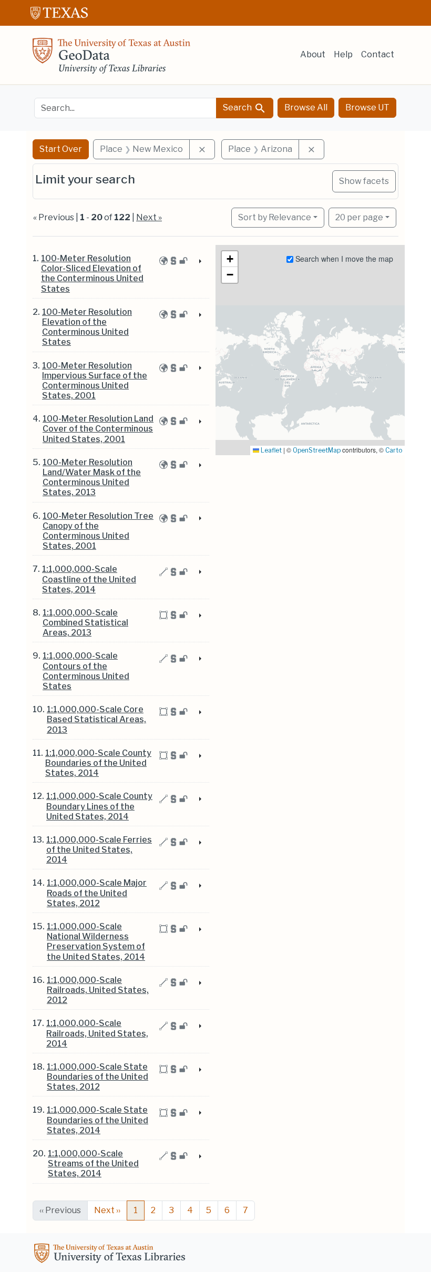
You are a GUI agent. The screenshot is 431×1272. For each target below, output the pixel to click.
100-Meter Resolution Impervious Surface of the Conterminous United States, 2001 (94, 381)
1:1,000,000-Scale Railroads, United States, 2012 (98, 990)
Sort (274, 217)
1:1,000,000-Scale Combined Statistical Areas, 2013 (85, 623)
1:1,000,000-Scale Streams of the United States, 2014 (93, 1163)
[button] (230, 259)
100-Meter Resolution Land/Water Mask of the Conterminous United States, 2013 (92, 477)
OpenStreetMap (317, 450)
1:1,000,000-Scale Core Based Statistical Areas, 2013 (96, 719)
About (312, 54)
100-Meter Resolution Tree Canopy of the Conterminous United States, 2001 (98, 531)
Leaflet (270, 450)
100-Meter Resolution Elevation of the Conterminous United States (87, 327)
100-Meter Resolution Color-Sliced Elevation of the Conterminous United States (92, 273)
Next (107, 1210)
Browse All (305, 107)
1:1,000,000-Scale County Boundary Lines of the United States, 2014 (99, 806)
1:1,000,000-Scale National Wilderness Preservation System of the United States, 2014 (96, 941)
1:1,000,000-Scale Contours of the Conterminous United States (86, 671)
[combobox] (125, 108)
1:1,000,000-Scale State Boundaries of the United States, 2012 (97, 1077)
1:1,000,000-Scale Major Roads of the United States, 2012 (97, 893)
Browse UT (367, 107)
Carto (393, 450)
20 (359, 217)
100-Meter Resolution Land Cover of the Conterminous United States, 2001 (98, 429)
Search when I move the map (343, 258)
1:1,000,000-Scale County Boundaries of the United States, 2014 (98, 763)
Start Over (60, 149)
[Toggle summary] (199, 262)
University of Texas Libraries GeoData (111, 59)
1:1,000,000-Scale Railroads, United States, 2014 (97, 1033)
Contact (377, 54)
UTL (111, 1255)
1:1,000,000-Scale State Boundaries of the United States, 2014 (97, 1120)
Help (343, 54)
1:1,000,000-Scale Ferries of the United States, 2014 (99, 850)
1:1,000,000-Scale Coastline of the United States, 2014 (89, 579)
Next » (149, 217)
